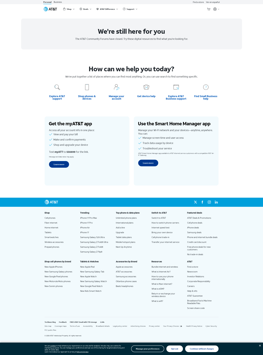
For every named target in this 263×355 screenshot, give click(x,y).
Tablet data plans (124, 237)
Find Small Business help (205, 97)
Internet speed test (161, 227)
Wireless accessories (54, 242)
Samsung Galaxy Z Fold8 (91, 246)
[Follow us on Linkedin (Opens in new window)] (216, 202)
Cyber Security (211, 326)
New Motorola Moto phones (58, 281)
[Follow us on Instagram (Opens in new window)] (209, 202)
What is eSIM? (158, 288)
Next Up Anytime (124, 246)
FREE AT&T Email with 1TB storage (83, 322)
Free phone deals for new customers (199, 248)
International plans (124, 222)
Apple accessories (124, 266)
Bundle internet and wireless (165, 266)
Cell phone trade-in (160, 237)
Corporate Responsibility (198, 281)
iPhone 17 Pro (86, 222)
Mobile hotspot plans (125, 242)
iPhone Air (85, 227)
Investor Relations (195, 276)
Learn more (59, 164)
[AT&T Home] (50, 9)
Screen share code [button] (196, 308)
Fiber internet (51, 222)
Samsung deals (194, 232)
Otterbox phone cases (126, 281)
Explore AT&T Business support (176, 97)
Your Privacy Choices (171, 326)
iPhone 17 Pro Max (88, 217)
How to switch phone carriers (165, 222)
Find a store (198, 2)
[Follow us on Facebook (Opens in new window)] (202, 202)
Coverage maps (61, 326)
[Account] (216, 9)
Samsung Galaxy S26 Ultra (92, 237)
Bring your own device (162, 232)
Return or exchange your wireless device (163, 295)
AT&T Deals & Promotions (199, 217)
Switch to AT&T (159, 217)
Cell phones (50, 217)
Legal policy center (120, 326)
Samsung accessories (126, 276)
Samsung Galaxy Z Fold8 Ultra (94, 242)
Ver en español (213, 2)
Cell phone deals (194, 222)
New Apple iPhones (53, 266)
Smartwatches (52, 237)
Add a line (120, 227)
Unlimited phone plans (126, 217)
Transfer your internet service (165, 242)
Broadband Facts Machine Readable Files (199, 302)
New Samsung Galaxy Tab (92, 271)
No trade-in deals (195, 254)
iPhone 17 (84, 232)
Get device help (146, 96)
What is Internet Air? (161, 271)
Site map (48, 326)
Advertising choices (138, 326)
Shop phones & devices (87, 97)
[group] (60, 212)
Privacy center (154, 326)
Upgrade (120, 232)
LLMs (102, 322)
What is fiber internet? (162, 283)
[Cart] (208, 9)
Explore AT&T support (57, 97)
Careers (191, 286)
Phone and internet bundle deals (202, 237)
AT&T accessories (124, 271)
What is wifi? (157, 301)
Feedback (63, 322)
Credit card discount (196, 242)
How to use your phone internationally (162, 277)
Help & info (192, 291)
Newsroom (192, 271)
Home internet (51, 227)
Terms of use (75, 326)
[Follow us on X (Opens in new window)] (195, 202)
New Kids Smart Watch (90, 291)
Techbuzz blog (50, 322)
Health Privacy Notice (194, 326)
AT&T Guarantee (195, 295)
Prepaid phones (52, 246)
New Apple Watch (88, 276)
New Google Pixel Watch (91, 286)
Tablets (48, 232)
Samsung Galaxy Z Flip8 (91, 251)
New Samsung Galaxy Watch (93, 281)
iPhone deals (193, 227)
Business (58, 2)
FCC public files (50, 330)
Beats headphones (124, 286)
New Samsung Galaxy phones (58, 271)
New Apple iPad (87, 266)
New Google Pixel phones (56, 276)
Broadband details (103, 326)
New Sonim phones (54, 286)
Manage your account (116, 97)
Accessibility (88, 326)
